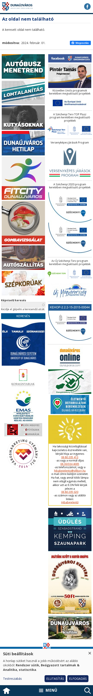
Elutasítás (55, 678)
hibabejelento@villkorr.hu (70, 470)
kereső (87, 690)
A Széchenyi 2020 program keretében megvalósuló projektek (69, 186)
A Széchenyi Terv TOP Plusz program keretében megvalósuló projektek (70, 117)
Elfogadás (78, 678)
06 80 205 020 (69, 492)
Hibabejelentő (70, 502)
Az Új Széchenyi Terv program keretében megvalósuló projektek (69, 262)
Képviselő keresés (13, 300)
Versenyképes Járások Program (70, 142)
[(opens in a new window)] (87, 6)
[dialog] (46, 667)
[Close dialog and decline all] (90, 651)
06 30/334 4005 (69, 464)
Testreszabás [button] (12, 678)
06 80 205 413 (69, 457)
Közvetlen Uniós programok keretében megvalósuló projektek (69, 92)
